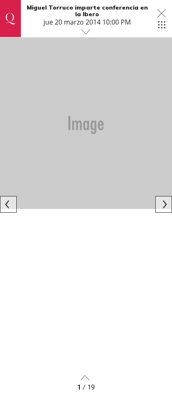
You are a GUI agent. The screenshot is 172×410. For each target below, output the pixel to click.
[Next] (163, 204)
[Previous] (8, 204)
